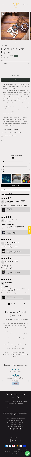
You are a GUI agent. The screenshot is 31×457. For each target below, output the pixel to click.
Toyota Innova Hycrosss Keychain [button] (15, 298)
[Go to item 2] (16, 178)
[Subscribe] (26, 408)
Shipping (8, 57)
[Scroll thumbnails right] (28, 178)
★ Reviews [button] (29, 230)
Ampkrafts (10, 449)
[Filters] (2, 193)
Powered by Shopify (16, 449)
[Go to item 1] (6, 178)
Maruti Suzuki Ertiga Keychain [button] (14, 251)
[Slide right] (18, 42)
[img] (15, 369)
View (2, 60)
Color (2, 67)
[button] (3, 4)
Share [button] (4, 140)
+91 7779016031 (17, 424)
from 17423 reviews (15, 371)
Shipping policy (24, 451)
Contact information (16, 453)
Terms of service (16, 451)
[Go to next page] (25, 304)
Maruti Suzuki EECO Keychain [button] (14, 272)
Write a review (15, 185)
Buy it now (15, 79)
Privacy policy (8, 451)
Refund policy (24, 449)
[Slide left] (12, 42)
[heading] (15, 104)
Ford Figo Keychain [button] (11, 209)
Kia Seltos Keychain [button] (11, 232)
